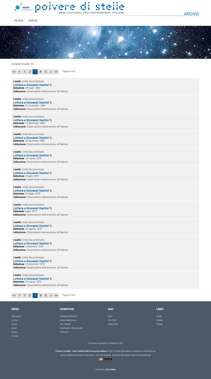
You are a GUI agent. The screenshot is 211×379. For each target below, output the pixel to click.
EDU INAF (112, 320)
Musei (14, 324)
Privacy (159, 324)
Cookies (159, 320)
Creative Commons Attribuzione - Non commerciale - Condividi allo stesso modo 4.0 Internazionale (109, 355)
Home (18, 20)
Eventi (14, 328)
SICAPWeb (111, 369)
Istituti (33, 20)
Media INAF (113, 324)
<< (14, 71)
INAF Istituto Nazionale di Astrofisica (125, 351)
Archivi (15, 320)
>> (56, 71)
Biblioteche (16, 316)
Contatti (15, 336)
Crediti (159, 316)
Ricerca (15, 332)
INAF (110, 316)
